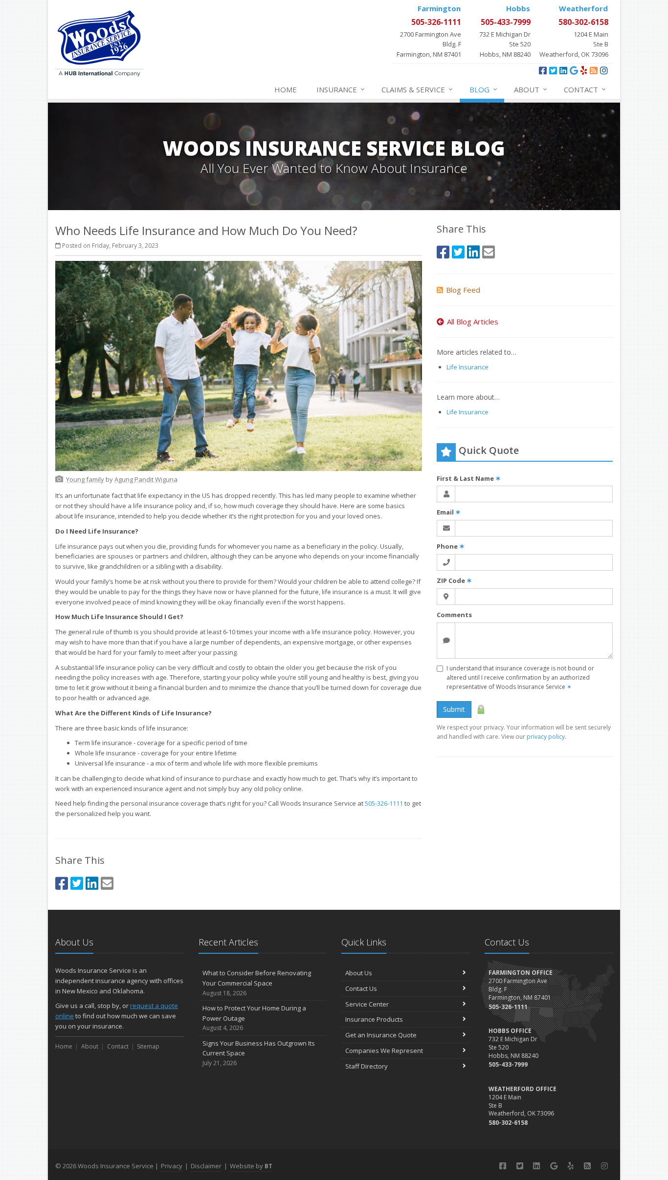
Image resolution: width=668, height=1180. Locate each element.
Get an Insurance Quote (381, 1034)
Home (285, 89)
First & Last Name (469, 478)
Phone (451, 546)
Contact (585, 89)
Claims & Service (417, 89)
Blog (483, 89)
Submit (454, 709)
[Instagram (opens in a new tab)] (604, 70)
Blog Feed (463, 290)
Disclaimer (206, 1165)
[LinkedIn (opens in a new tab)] (563, 70)
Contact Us (361, 988)
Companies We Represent (384, 1050)
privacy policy (546, 736)
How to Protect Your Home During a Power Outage (254, 1018)
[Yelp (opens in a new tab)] (583, 70)
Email (449, 512)
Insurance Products (374, 1019)
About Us (358, 972)
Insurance (340, 89)
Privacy (171, 1165)
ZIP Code (454, 580)
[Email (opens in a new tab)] (107, 883)
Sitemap (148, 1046)
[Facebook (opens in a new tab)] (543, 70)
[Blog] (594, 70)
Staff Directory (366, 1066)
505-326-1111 (384, 803)
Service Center (367, 1004)
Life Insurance (467, 367)
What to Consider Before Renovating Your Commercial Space (256, 982)
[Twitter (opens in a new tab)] (553, 70)
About (530, 89)
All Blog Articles (472, 321)
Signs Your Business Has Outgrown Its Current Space (258, 1053)
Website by (251, 1165)
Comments (454, 614)
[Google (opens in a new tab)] (574, 70)
